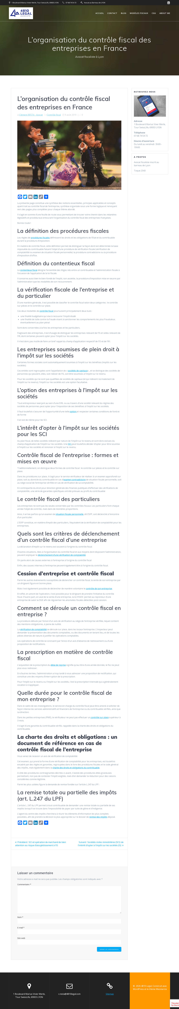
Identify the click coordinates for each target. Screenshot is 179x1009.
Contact (112, 13)
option (73, 411)
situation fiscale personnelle (69, 514)
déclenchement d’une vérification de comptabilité (62, 555)
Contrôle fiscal (54, 114)
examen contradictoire (75, 479)
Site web (21, 938)
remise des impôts (98, 816)
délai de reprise (58, 665)
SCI (70, 444)
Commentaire (24, 884)
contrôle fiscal (46, 311)
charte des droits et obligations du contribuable (76, 767)
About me (164, 13)
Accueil (100, 13)
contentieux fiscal (28, 270)
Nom (20, 917)
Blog (123, 13)
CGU (154, 13)
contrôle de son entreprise (99, 588)
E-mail (20, 927)
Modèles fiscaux (139, 13)
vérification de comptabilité (33, 629)
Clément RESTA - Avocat (31, 114)
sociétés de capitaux (78, 370)
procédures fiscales (40, 237)
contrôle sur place (99, 717)
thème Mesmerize (158, 989)
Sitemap (110, 994)
